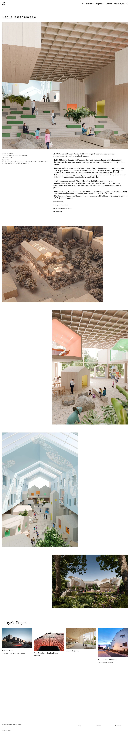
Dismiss (99, 725)
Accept (79, 725)
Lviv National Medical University (62, 208)
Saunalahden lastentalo (107, 659)
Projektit (98, 3)
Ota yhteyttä (119, 3)
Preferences (118, 725)
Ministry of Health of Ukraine (61, 205)
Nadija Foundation (58, 201)
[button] (83, 3)
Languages (127, 3)
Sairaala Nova (7, 650)
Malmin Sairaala (72, 651)
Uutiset (109, 3)
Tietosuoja (9, 730)
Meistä (89, 3)
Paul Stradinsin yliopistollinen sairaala (46, 654)
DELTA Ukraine (57, 211)
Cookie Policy (4, 730)
